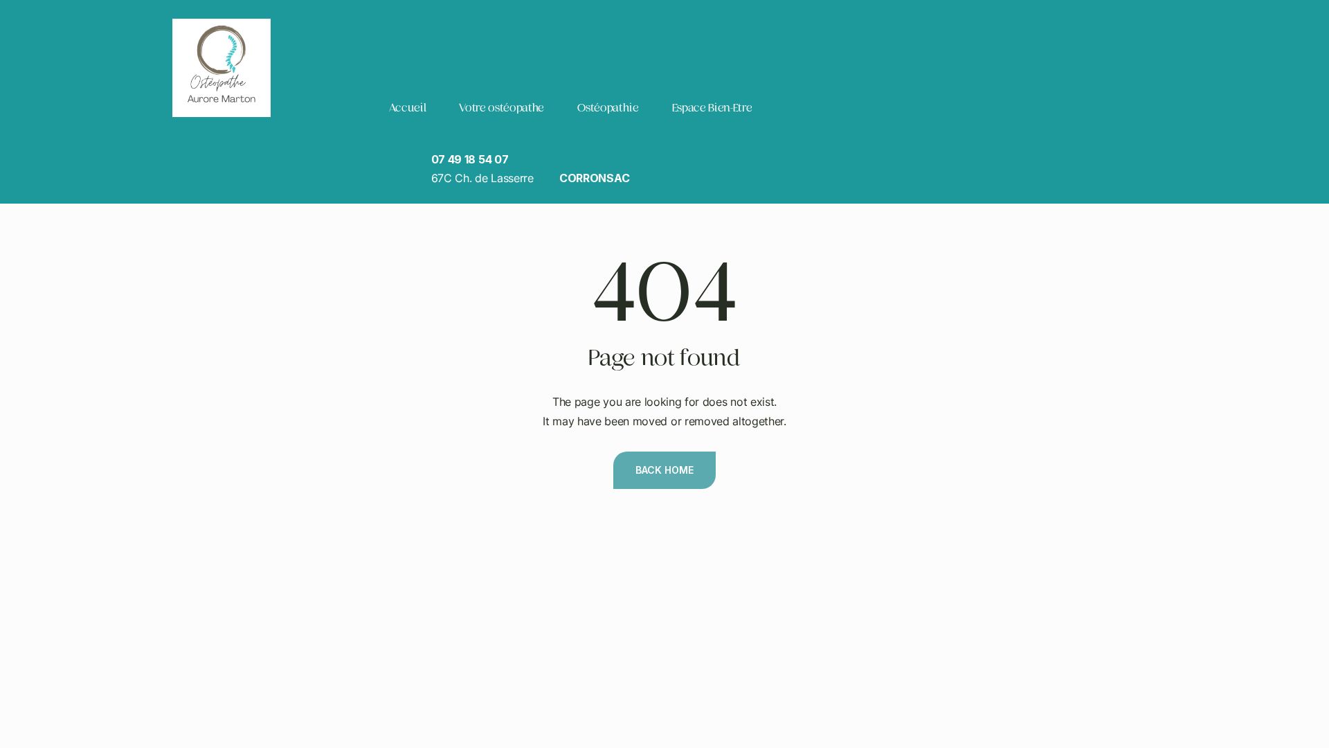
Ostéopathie (607, 107)
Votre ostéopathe (501, 107)
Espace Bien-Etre (712, 107)
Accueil (407, 107)
